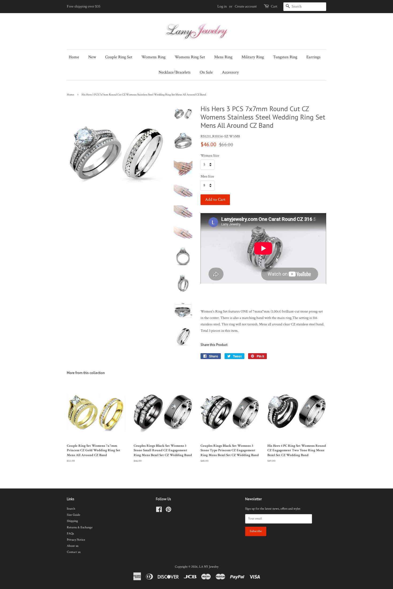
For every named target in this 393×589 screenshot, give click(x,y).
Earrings (313, 57)
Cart (274, 6)
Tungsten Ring (285, 57)
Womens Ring (153, 57)
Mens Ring (223, 57)
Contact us (73, 552)
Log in (222, 6)
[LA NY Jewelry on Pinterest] (168, 511)
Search (71, 509)
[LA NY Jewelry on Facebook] (159, 511)
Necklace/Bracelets (175, 72)
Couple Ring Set (118, 57)
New (92, 57)
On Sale (206, 72)
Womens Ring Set (190, 57)
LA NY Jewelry (208, 567)
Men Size (207, 176)
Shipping (72, 521)
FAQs (70, 534)
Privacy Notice (76, 540)
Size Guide (73, 515)
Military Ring (252, 57)
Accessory (230, 72)
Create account (246, 6)
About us (72, 546)
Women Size (210, 155)
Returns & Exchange (80, 527)
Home (74, 57)
